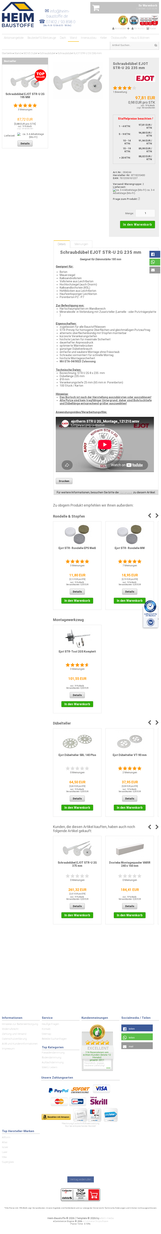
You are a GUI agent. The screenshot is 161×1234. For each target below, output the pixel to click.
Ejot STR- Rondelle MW (130, 548)
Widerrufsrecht (10, 1028)
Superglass (8, 1161)
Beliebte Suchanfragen (54, 1038)
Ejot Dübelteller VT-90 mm (130, 755)
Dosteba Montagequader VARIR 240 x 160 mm (129, 864)
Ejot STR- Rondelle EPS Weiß (77, 548)
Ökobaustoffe (119, 37)
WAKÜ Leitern (49, 1067)
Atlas (4, 1142)
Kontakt (46, 1028)
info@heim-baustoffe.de (57, 13)
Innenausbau (88, 37)
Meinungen (81, 244)
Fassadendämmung (53, 1052)
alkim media (107, 1218)
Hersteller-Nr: (122, 175)
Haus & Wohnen (140, 37)
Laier (4, 1152)
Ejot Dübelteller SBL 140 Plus (77, 755)
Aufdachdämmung (53, 1062)
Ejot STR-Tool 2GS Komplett (77, 651)
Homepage (126, 492)
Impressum (8, 1048)
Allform (6, 1137)
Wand (73, 37)
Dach (63, 37)
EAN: (116, 178)
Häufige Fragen (50, 1024)
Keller (103, 37)
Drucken (64, 481)
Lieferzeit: (119, 187)
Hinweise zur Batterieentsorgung (20, 1024)
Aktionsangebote (14, 37)
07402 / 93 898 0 (60, 21)
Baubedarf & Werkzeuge (41, 37)
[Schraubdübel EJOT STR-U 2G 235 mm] (78, 80)
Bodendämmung (51, 1057)
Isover (5, 1147)
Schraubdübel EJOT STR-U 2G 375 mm (77, 864)
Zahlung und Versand (14, 1033)
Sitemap (46, 1033)
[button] (154, 254)
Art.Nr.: (117, 172)
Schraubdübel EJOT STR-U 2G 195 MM (25, 95)
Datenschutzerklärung (14, 1038)
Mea (4, 1157)
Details (62, 244)
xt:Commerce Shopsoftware (95, 1221)
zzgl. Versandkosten (146, 108)
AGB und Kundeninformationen (20, 1043)
